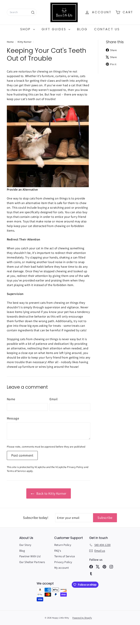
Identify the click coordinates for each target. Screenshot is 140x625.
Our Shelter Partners (32, 562)
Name (11, 399)
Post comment (22, 455)
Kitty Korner (24, 41)
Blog (82, 29)
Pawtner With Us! (30, 556)
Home (10, 41)
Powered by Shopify (82, 617)
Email (54, 399)
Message (13, 418)
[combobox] (22, 12)
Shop (26, 29)
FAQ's (57, 551)
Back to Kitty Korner (51, 493)
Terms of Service (16, 471)
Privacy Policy (75, 467)
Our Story (25, 545)
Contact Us (107, 29)
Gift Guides (55, 29)
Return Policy (62, 545)
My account (61, 568)
